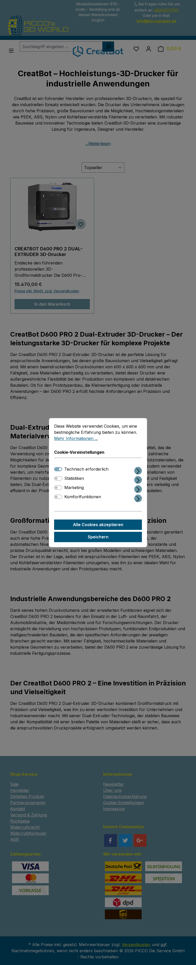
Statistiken (74, 478)
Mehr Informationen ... (76, 438)
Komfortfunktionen (82, 496)
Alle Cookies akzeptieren (98, 524)
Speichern (98, 536)
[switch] (58, 478)
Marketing (74, 487)
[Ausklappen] (138, 469)
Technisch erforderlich (86, 469)
